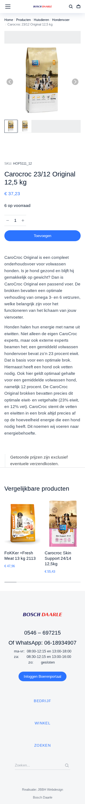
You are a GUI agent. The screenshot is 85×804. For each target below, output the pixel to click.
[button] (10, 82)
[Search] (67, 765)
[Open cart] (78, 6)
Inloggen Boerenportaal (42, 676)
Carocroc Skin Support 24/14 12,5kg (58, 558)
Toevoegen (42, 236)
